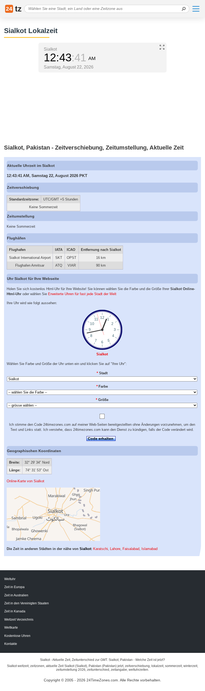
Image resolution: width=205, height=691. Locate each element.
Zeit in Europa (14, 587)
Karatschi (100, 549)
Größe (102, 400)
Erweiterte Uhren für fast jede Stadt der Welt (82, 294)
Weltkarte (11, 627)
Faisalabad (131, 549)
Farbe (102, 386)
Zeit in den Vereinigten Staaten (26, 603)
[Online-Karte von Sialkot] (53, 540)
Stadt (102, 373)
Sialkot (102, 354)
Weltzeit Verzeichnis (18, 619)
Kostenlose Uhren (17, 636)
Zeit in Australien (16, 595)
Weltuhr (9, 579)
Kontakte (10, 644)
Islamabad (149, 549)
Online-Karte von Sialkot (25, 481)
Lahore (115, 549)
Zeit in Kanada (14, 611)
